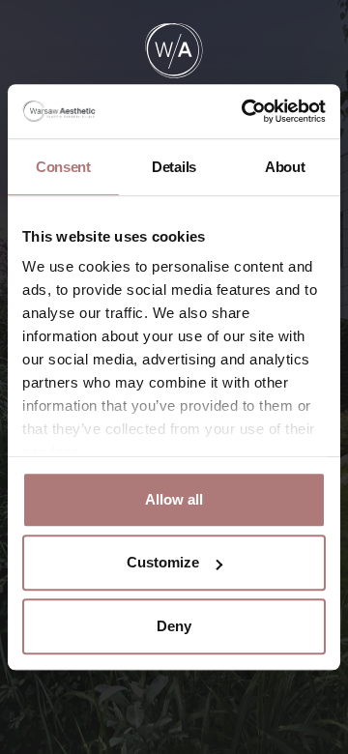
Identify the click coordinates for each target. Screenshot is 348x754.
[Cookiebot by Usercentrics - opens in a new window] (245, 111)
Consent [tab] (63, 167)
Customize (163, 562)
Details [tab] (174, 167)
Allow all (174, 499)
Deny (174, 626)
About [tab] (285, 167)
